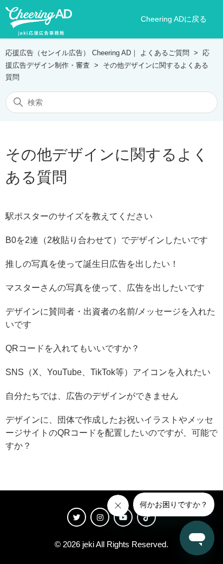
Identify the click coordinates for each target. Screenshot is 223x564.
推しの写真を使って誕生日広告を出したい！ (92, 263)
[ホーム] (38, 19)
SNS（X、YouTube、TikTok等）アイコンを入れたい (108, 372)
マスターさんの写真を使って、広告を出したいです (105, 287)
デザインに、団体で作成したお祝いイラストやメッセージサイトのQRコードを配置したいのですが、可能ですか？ (111, 432)
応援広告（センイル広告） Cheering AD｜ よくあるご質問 (97, 53)
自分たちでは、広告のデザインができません (92, 396)
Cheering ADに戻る (174, 19)
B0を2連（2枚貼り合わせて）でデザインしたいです (106, 240)
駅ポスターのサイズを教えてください (79, 216)
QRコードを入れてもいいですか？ (72, 348)
